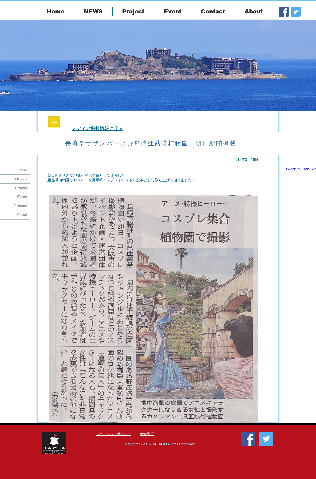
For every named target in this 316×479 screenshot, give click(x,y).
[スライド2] (158, 99)
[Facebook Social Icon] (284, 12)
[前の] (29, 65)
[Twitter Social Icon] (296, 12)
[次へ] (286, 65)
